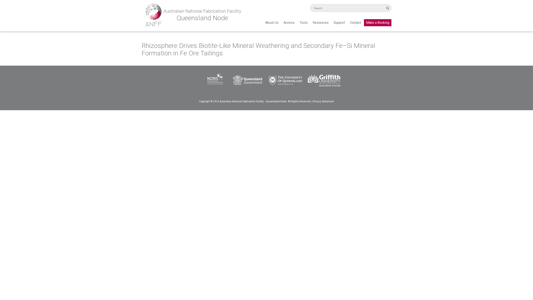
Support (339, 23)
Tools (304, 23)
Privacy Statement (323, 101)
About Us (272, 23)
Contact (355, 23)
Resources (321, 23)
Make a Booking (377, 23)
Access (289, 23)
